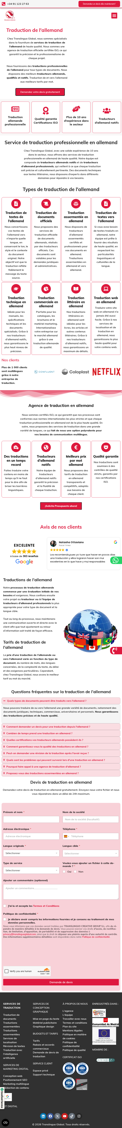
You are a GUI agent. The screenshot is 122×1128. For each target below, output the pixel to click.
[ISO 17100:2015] (69, 1069)
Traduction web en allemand (106, 300)
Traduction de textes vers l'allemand (106, 217)
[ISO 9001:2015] (82, 1069)
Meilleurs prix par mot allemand (76, 460)
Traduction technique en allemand (16, 302)
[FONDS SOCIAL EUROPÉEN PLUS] (104, 1035)
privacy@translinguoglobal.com (19, 934)
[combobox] (91, 853)
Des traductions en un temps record (16, 460)
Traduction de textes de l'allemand (16, 217)
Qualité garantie (106, 456)
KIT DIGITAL (10, 1106)
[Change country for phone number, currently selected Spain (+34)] (66, 836)
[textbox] (89, 853)
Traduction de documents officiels (46, 217)
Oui (69, 871)
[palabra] (76, 203)
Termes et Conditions (46, 905)
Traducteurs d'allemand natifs (46, 460)
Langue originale (14, 845)
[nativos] (46, 203)
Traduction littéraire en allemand (76, 302)
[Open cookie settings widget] (5, 1122)
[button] (114, 16)
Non (80, 871)
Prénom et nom (13, 812)
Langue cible (71, 845)
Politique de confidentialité (20, 913)
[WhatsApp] (116, 560)
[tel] (115, 650)
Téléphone (70, 829)
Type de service (12, 863)
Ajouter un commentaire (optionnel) (25, 880)
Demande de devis (61, 982)
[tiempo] (16, 203)
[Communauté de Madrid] (105, 1022)
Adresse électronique (17, 829)
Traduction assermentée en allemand (76, 217)
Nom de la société (74, 812)
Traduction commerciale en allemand (46, 302)
